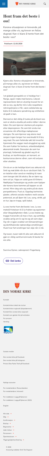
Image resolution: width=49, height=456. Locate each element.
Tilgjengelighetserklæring (12, 440)
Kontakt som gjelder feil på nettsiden (16, 315)
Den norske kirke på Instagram (14, 360)
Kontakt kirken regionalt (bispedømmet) (17, 309)
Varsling (6, 322)
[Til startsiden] (17, 287)
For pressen (7, 318)
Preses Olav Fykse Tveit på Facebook (16, 364)
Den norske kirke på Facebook (13, 357)
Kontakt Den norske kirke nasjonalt (15, 312)
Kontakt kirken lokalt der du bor (14, 305)
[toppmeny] (4, 4)
